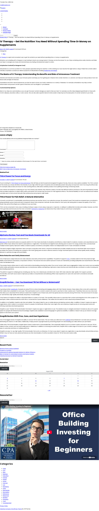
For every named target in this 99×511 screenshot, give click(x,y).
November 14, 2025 (5, 239)
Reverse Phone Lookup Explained (9, 348)
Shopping (5, 499)
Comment (3, 149)
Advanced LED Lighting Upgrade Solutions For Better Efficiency (17, 352)
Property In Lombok (5, 350)
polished (67, 320)
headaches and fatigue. (50, 70)
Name (2, 152)
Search (2, 338)
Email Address (4, 366)
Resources (6, 496)
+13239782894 (4, 11)
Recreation (6, 492)
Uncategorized (7, 503)
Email (2, 155)
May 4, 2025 (3, 286)
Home (4, 481)
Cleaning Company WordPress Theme (11, 509)
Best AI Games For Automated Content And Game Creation (17, 354)
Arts (4, 470)
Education (6, 476)
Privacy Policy (7, 31)
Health (5, 479)
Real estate (6, 490)
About (5, 27)
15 (78, 381)
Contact (5, 29)
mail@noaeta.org (5, 5)
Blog (5, 37)
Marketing (6, 487)
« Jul (49, 390)
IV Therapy (3, 57)
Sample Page (7, 32)
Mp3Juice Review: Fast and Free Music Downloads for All (25, 235)
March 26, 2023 (4, 49)
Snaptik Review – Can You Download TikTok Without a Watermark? (30, 282)
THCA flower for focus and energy (20, 183)
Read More (3, 231)
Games (5, 478)
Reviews (5, 497)
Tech (4, 501)
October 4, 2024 (4, 180)
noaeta (11, 49)
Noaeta (2, 37)
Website (2, 158)
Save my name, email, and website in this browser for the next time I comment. (24, 161)
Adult (4, 468)
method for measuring (37, 209)
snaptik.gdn (14, 289)
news (4, 488)
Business (5, 474)
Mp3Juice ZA (3, 242)
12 (35, 381)
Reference (6, 494)
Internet (5, 483)
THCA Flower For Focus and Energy (15, 176)
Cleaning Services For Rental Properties (11, 356)
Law (4, 485)
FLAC (68, 259)
